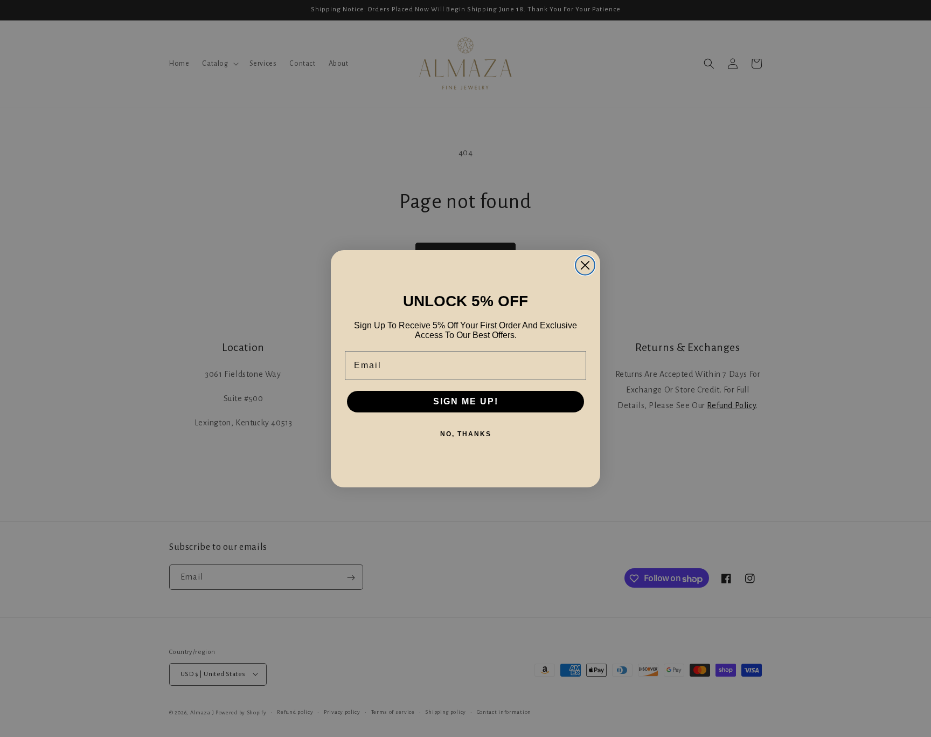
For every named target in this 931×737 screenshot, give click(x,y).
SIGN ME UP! (465, 401)
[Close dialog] (585, 265)
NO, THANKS (465, 434)
